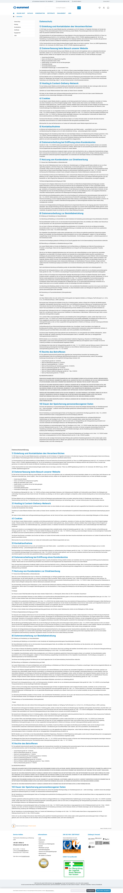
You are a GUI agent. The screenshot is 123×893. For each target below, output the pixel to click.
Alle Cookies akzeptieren (103, 890)
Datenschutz (42, 840)
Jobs (15, 35)
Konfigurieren (90, 890)
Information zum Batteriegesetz (47, 844)
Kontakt (41, 845)
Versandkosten (58, 883)
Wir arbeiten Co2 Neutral (45, 855)
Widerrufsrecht (42, 853)
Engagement (17, 32)
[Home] (14, 13)
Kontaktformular (25, 856)
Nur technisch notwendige (78, 890)
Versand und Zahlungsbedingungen (48, 851)
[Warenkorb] (108, 7)
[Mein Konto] (104, 7)
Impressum (41, 842)
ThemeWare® (99, 884)
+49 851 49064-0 (18, 843)
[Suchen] (79, 7)
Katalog (16, 24)
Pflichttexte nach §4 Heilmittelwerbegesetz (44, 848)
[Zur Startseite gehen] (21, 7)
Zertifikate (16, 30)
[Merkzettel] (99, 7)
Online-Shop (17, 21)
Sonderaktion (17, 27)
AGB (40, 838)
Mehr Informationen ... (50, 890)
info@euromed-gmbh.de (21, 845)
